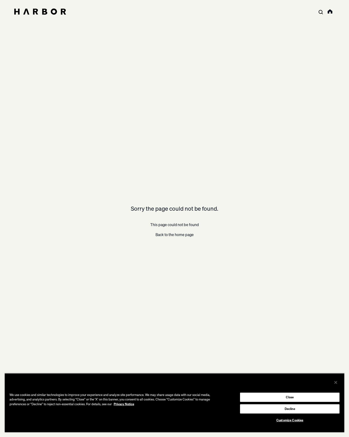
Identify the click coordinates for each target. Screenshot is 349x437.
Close (290, 397)
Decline (290, 408)
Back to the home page (175, 235)
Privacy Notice (124, 404)
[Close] (335, 382)
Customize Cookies (289, 420)
